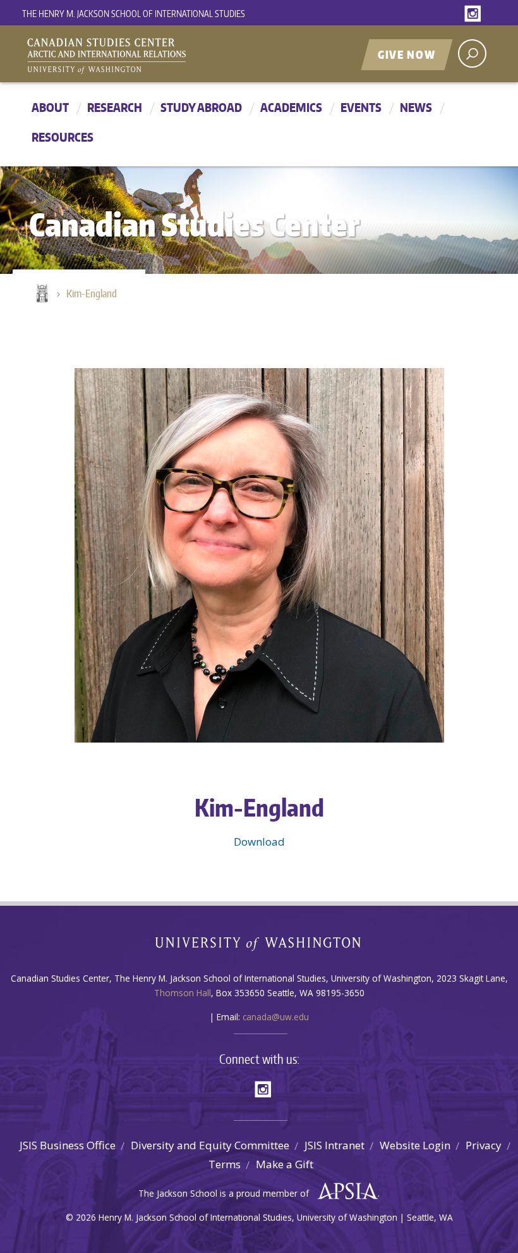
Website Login (415, 1145)
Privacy (484, 1145)
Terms (224, 1164)
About (50, 107)
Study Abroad (201, 107)
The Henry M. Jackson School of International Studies (133, 13)
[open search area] (472, 53)
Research (114, 107)
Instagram (475, 14)
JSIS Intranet (334, 1145)
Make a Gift (284, 1164)
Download (259, 841)
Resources (62, 137)
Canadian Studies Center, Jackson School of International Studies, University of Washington (164, 55)
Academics (291, 107)
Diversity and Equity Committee (210, 1145)
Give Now (407, 54)
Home (41, 294)
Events (361, 107)
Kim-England (91, 293)
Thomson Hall (182, 993)
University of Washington (259, 946)
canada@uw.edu (276, 1017)
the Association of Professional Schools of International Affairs (344, 1192)
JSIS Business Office (68, 1145)
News (416, 107)
